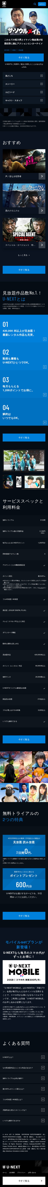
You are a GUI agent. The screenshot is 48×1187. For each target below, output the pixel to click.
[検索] (35, 4)
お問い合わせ (32, 1172)
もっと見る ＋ (24, 255)
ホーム (5, 1172)
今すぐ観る (24, 57)
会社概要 (12, 1172)
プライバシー (21, 1172)
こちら (24, 66)
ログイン (42, 4)
